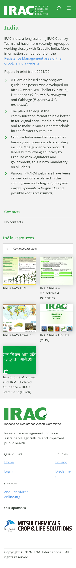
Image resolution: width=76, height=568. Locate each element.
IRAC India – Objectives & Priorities (50, 293)
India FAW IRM (15, 288)
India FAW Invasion (18, 335)
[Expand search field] (59, 10)
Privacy (61, 462)
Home (9, 462)
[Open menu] (69, 8)
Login (8, 471)
